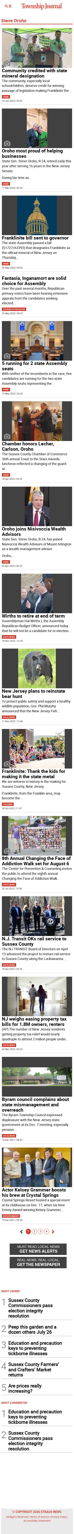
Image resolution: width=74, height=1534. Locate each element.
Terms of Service (39, 1517)
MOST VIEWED (10, 1291)
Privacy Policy (59, 1517)
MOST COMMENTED (14, 1403)
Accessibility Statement (37, 1520)
